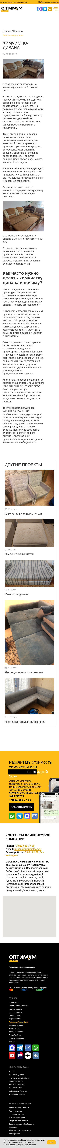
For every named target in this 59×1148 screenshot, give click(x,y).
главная (13, 998)
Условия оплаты (15, 1009)
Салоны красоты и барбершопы (21, 1124)
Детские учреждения (17, 1118)
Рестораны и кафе (16, 1111)
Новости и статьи (16, 1012)
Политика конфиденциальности (22, 967)
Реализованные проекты (18, 1006)
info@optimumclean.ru (27, 849)
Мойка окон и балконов (18, 1091)
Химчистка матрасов (17, 1085)
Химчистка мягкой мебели (19, 1078)
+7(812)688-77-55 (20, 799)
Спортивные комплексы (18, 1121)
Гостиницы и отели (16, 1114)
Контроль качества (16, 1032)
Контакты (12, 1042)
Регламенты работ (16, 1025)
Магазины (13, 1127)
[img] (50, 9)
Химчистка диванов (16, 1075)
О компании (13, 1002)
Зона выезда (14, 1029)
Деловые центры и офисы (19, 1108)
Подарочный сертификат (19, 1022)
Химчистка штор (15, 1088)
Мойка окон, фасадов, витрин (20, 1131)
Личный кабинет (15, 1035)
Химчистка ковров (16, 1081)
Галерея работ (15, 1016)
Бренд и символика (16, 1038)
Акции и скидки (14, 1019)
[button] (21, 807)
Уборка (12, 1071)
